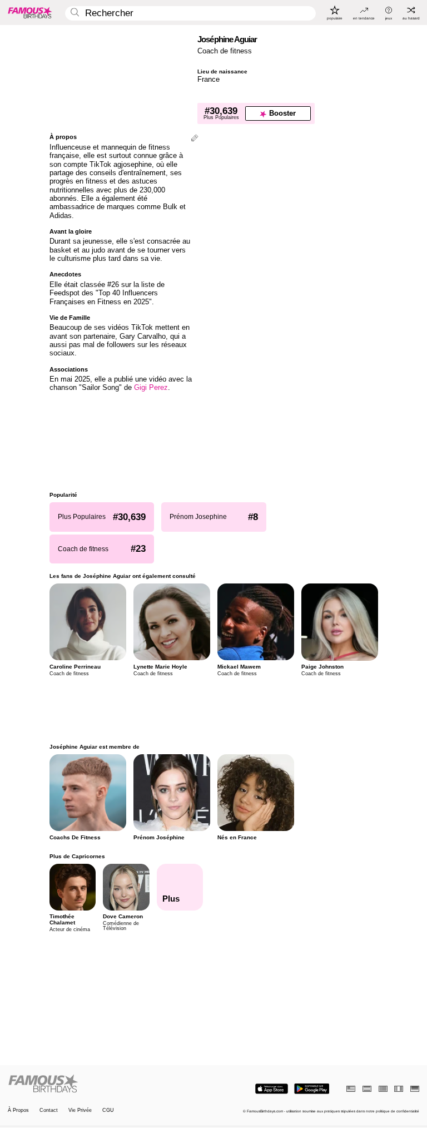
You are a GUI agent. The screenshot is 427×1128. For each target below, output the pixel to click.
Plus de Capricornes (77, 856)
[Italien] (398, 1089)
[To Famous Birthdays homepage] (30, 12)
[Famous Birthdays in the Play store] (311, 1089)
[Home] (109, 1084)
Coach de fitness (224, 51)
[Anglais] (350, 1089)
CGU (108, 1110)
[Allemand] (414, 1089)
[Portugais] (383, 1089)
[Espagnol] (367, 1089)
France (208, 79)
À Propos (18, 1110)
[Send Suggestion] (194, 138)
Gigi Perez (151, 387)
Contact (48, 1110)
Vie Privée (80, 1110)
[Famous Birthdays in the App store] (271, 1089)
